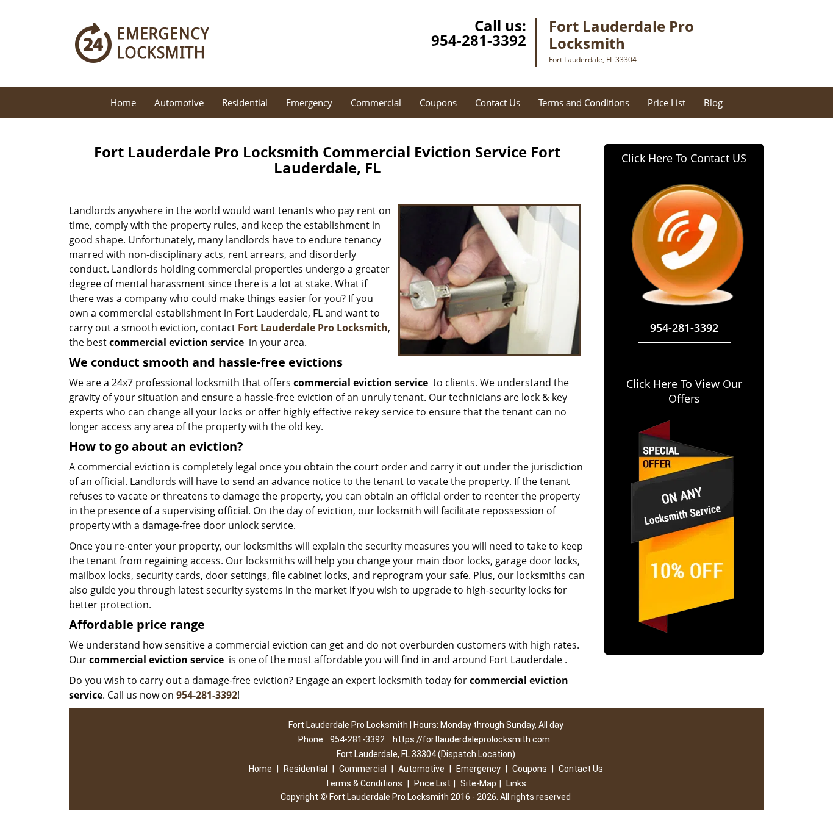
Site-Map (478, 783)
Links (516, 783)
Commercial (376, 102)
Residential (245, 102)
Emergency (309, 102)
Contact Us (497, 102)
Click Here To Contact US (683, 158)
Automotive (179, 102)
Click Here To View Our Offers (684, 391)
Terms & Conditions (363, 783)
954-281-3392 (478, 40)
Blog (713, 102)
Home (123, 102)
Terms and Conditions (583, 102)
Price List (666, 102)
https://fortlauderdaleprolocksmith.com (471, 739)
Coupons (438, 102)
